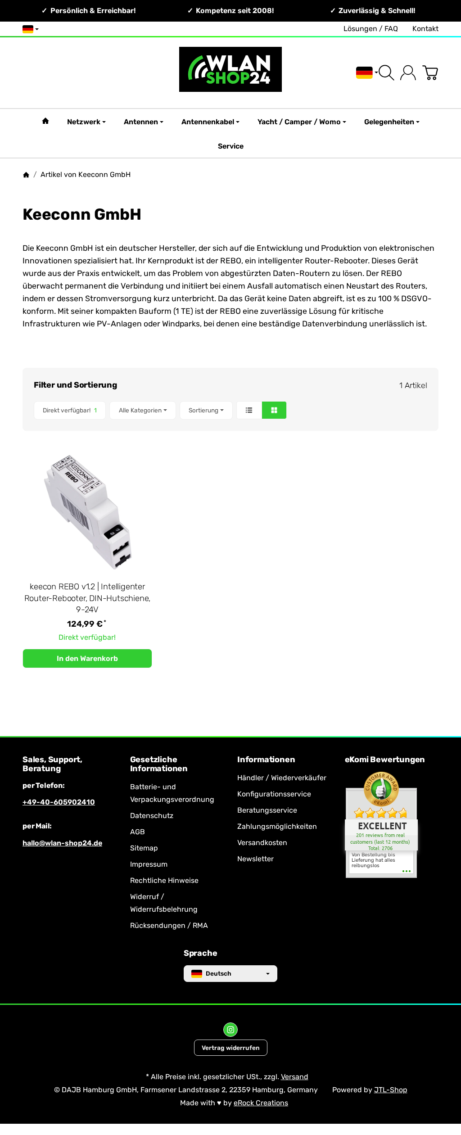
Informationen (266, 759)
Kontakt (425, 28)
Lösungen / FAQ (370, 28)
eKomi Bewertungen (385, 759)
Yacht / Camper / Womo (299, 122)
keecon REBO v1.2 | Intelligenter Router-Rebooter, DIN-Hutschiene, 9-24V (87, 598)
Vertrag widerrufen (231, 1047)
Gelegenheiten (389, 122)
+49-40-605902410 (59, 802)
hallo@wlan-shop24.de (62, 843)
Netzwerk (83, 122)
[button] (230, 410)
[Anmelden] (408, 72)
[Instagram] (230, 1029)
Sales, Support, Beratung (52, 764)
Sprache (200, 953)
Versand (294, 1076)
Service (231, 146)
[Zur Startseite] (230, 73)
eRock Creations (261, 1103)
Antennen (141, 122)
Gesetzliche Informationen (159, 764)
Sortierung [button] (203, 410)
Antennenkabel (207, 122)
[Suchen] (386, 72)
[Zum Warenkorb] (430, 72)
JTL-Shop (390, 1089)
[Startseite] (26, 174)
